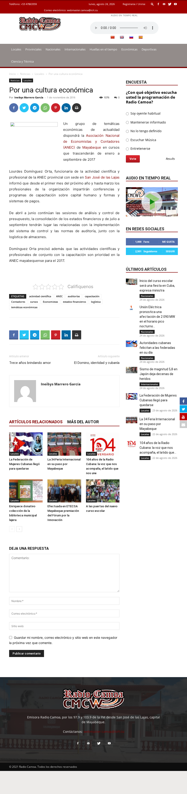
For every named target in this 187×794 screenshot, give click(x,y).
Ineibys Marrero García (28, 97)
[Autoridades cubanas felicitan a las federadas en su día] (131, 344)
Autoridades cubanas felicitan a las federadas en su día (157, 347)
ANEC (59, 296)
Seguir (170, 251)
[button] (152, 4)
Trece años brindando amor (30, 363)
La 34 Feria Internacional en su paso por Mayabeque (64, 464)
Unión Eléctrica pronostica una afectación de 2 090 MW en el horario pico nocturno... (157, 316)
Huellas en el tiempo (103, 49)
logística (96, 301)
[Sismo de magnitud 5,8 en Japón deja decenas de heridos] (131, 370)
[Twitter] (169, 4)
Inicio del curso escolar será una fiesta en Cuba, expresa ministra (157, 285)
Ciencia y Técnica (22, 61)
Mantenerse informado (148, 122)
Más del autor (83, 421)
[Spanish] (140, 37)
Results (170, 159)
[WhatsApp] (45, 107)
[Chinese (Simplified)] (112, 37)
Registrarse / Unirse (134, 4)
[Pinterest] (55, 107)
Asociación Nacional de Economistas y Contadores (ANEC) (91, 141)
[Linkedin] (66, 107)
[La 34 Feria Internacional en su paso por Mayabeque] (64, 443)
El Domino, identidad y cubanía (96, 363)
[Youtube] (175, 4)
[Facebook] (158, 4)
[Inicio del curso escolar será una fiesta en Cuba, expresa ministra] (131, 282)
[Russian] (131, 37)
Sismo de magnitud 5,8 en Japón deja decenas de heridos (158, 374)
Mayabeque (91, 147)
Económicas (129, 49)
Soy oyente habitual (145, 113)
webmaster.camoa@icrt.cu (82, 10)
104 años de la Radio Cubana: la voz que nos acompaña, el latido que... (158, 447)
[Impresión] (76, 107)
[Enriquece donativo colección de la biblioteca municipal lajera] (26, 490)
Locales (16, 49)
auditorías (74, 296)
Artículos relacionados (35, 421)
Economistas (50, 301)
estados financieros (74, 301)
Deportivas (149, 49)
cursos (34, 301)
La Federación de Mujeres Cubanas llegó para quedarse (24, 464)
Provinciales (33, 49)
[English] (122, 37)
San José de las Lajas (102, 177)
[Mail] (163, 4)
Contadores (18, 301)
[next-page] (19, 529)
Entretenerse (140, 148)
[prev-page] (12, 529)
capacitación (92, 296)
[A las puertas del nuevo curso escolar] (102, 490)
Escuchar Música (143, 140)
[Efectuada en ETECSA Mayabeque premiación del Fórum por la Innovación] (64, 490)
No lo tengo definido (145, 131)
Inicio (12, 74)
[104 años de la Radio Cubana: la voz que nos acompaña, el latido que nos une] (102, 443)
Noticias (25, 74)
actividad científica (40, 296)
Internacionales (75, 49)
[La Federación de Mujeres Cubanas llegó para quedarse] (26, 443)
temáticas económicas (24, 307)
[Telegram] (34, 107)
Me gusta (168, 241)
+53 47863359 (29, 4)
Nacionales (53, 49)
